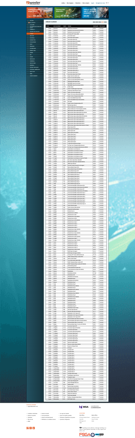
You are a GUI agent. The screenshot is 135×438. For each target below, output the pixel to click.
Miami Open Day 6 (72, 138)
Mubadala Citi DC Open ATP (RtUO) (75, 315)
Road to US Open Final (73, 346)
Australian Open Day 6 (73, 59)
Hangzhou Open (71, 377)
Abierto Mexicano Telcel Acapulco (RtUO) (77, 108)
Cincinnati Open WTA (72, 329)
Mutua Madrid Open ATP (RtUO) (75, 172)
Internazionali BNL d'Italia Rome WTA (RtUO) (78, 187)
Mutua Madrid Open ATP (73, 170)
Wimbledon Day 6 (72, 298)
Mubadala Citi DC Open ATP (74, 313)
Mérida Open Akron (72, 105)
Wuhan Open (71, 384)
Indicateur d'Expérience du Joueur (67, 417)
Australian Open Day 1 (73, 46)
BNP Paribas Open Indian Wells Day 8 (76, 123)
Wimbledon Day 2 (72, 284)
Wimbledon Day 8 (72, 302)
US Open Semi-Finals (72, 373)
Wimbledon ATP (71, 274)
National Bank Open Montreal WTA (75, 318)
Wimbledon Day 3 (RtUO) (73, 289)
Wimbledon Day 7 (72, 300)
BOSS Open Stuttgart (72, 251)
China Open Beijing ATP (73, 380)
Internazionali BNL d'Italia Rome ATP (76, 189)
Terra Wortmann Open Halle (74, 260)
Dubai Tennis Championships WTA (75, 96)
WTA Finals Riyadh (72, 395)
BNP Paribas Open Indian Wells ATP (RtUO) (77, 112)
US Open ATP (71, 349)
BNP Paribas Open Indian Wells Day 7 (76, 121)
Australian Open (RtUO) (73, 37)
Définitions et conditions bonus (48, 419)
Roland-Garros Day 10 (73, 245)
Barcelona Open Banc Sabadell (75, 159)
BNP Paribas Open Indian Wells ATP (76, 110)
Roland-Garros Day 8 (72, 242)
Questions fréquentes (65, 419)
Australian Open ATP (72, 39)
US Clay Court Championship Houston (76, 145)
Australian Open (71, 35)
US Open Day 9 (71, 368)
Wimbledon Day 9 (72, 304)
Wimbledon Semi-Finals (73, 307)
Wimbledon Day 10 (72, 306)
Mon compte (86, 3)
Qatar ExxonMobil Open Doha (74, 97)
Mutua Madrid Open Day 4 (73, 174)
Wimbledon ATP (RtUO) (73, 276)
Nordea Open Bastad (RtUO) (74, 311)
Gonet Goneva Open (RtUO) (74, 207)
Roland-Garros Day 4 (72, 227)
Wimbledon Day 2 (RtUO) (73, 285)
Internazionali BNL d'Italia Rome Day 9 (76, 201)
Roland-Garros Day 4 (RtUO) (74, 229)
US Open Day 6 (71, 362)
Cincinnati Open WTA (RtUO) (74, 331)
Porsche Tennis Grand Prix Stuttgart (76, 165)
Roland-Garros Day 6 (72, 234)
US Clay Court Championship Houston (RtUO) (78, 147)
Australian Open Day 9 (73, 68)
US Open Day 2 (71, 355)
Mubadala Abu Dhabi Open (74, 81)
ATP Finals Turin (71, 399)
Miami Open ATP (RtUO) (73, 132)
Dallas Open (70, 86)
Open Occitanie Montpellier (74, 77)
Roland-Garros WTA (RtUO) (74, 220)
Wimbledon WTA (71, 278)
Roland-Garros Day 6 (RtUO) (74, 236)
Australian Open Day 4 (73, 54)
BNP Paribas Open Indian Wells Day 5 (76, 118)
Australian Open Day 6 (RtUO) (74, 61)
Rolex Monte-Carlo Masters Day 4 (75, 154)
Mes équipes (70, 3)
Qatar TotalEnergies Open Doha (75, 88)
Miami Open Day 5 (72, 136)
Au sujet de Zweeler (64, 413)
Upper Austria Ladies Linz (73, 76)
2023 (97, 22)
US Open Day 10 (71, 369)
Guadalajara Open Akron (73, 375)
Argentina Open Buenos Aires (74, 90)
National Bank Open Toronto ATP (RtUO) (77, 324)
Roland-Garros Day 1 (72, 222)
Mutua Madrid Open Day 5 (73, 176)
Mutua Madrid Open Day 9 (73, 181)
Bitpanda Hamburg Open (73, 209)
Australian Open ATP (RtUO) (74, 41)
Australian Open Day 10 (73, 70)
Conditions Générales (32, 413)
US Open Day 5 (71, 360)
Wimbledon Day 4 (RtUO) (73, 293)
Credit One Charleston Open (74, 143)
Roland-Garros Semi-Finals (74, 249)
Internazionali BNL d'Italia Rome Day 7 (76, 198)
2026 (105, 22)
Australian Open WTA (72, 43)
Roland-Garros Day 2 (72, 223)
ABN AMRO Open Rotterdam (74, 83)
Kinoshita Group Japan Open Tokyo (75, 379)
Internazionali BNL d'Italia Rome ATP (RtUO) (77, 191)
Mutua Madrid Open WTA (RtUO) (75, 169)
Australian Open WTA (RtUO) (74, 44)
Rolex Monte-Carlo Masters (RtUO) (75, 150)
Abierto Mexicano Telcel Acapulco (75, 107)
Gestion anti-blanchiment (47, 417)
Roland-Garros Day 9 (72, 243)
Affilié (29, 421)
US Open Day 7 (71, 364)
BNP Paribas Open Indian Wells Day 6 (76, 119)
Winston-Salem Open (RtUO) (74, 344)
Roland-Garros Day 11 (73, 247)
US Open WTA (71, 351)
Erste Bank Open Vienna (73, 389)
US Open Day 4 (71, 358)
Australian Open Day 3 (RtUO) (74, 52)
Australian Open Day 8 (73, 66)
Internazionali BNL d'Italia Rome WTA (76, 185)
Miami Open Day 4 (72, 134)
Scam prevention (45, 415)
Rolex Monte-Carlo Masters (74, 149)
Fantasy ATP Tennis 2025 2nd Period (76, 254)
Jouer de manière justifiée (66, 415)
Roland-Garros (71, 211)
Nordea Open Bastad (72, 309)
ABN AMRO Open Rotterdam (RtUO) (75, 85)
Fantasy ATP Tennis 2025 (73, 34)
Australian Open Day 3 (73, 50)
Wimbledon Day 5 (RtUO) (73, 296)
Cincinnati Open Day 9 (73, 340)
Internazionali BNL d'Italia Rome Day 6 (76, 196)
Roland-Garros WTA (72, 218)
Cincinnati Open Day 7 (73, 337)
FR (107, 3)
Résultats (78, 3)
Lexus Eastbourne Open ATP (74, 267)
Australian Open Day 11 (73, 72)
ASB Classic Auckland (72, 28)
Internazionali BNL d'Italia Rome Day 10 (77, 203)
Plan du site (30, 419)
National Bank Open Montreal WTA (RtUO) (77, 320)
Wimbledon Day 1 (72, 282)
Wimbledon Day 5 (72, 295)
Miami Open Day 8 (72, 141)
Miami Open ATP (71, 130)
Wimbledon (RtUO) (72, 273)
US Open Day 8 (71, 366)
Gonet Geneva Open (72, 205)
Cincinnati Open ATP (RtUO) (74, 327)
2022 (94, 22)
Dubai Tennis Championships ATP (75, 103)
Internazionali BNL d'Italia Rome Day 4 (76, 192)
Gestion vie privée (32, 415)
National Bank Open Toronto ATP (75, 322)
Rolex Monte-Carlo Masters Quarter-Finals (77, 158)
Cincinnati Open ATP (72, 326)
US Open (70, 347)
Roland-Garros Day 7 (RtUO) (74, 240)
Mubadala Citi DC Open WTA (74, 316)
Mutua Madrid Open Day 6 (73, 178)
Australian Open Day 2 (73, 48)
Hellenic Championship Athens (75, 397)
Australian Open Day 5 (73, 57)
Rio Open (70, 101)
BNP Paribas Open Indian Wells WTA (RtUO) (77, 116)
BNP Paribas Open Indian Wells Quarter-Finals (78, 125)
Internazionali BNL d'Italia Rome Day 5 (76, 194)
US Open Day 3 (71, 357)
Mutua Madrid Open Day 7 (73, 180)
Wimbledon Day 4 (72, 291)
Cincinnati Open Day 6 (73, 335)
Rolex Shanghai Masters (73, 382)
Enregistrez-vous (100, 3)
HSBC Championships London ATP (75, 262)
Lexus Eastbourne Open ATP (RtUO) (76, 269)
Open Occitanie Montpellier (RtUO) (76, 79)
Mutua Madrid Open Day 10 (74, 183)
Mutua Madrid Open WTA (73, 167)
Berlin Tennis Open (72, 258)
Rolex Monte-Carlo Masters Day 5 (75, 156)
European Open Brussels (73, 388)
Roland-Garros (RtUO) (73, 212)
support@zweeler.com (33, 406)
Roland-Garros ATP (72, 214)
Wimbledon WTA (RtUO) (73, 280)
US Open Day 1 (71, 353)
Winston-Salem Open (72, 342)
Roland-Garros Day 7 (72, 238)
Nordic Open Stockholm (73, 386)
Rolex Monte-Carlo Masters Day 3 (75, 152)
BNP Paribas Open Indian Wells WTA (76, 114)
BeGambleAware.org (90, 430)
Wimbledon (70, 271)
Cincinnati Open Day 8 (73, 338)
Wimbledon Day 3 (72, 287)
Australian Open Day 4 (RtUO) (74, 55)
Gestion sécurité (45, 413)
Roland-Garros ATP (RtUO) (74, 216)
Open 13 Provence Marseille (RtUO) (76, 94)
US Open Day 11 (71, 371)
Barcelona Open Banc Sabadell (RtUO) (76, 161)
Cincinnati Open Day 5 (73, 333)
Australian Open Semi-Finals (74, 74)
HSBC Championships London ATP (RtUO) (77, 264)
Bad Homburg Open (72, 265)
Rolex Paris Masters (72, 393)
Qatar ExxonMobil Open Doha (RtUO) (76, 99)
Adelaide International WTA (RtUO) (75, 30)
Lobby (63, 3)
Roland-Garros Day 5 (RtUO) (74, 232)
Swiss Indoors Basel (72, 391)
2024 (99, 22)
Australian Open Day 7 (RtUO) (74, 65)
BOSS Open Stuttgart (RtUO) (74, 253)
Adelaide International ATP (74, 32)
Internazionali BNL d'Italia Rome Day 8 (76, 200)
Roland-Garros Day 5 (72, 231)
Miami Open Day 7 (72, 139)
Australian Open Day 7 (73, 63)
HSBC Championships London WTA (75, 256)
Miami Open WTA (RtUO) (73, 128)
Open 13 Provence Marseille (74, 92)
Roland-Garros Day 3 (72, 225)
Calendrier (30, 417)
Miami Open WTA (71, 127)
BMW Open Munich (72, 163)
